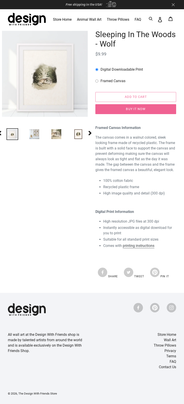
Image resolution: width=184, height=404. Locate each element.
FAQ (173, 361)
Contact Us (167, 367)
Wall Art (170, 340)
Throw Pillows (165, 345)
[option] (31, 134)
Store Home (167, 334)
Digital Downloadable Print (122, 69)
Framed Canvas (113, 81)
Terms (171, 356)
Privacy (170, 351)
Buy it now (135, 109)
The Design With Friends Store (37, 393)
